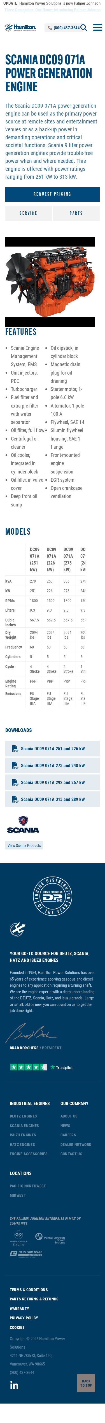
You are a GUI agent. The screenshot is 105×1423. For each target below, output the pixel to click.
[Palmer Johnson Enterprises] (19, 1238)
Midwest (18, 1195)
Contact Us (71, 1153)
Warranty (19, 1308)
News (65, 1125)
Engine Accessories (29, 1153)
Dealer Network (76, 1144)
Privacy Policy (24, 1317)
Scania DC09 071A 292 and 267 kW (53, 782)
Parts (76, 213)
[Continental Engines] (26, 1254)
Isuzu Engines (23, 1134)
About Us (69, 1116)
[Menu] (97, 27)
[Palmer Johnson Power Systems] (50, 1238)
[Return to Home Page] (20, 28)
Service (28, 213)
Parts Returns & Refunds (34, 1299)
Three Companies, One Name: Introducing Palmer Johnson (52, 9)
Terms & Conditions (29, 1289)
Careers (68, 1134)
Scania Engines (24, 1125)
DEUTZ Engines (23, 1116)
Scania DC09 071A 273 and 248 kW (53, 765)
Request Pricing (52, 194)
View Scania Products (24, 845)
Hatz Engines (22, 1144)
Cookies (17, 1327)
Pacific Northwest (28, 1186)
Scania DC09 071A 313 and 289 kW (53, 799)
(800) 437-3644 (66, 27)
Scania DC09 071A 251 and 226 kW (53, 748)
